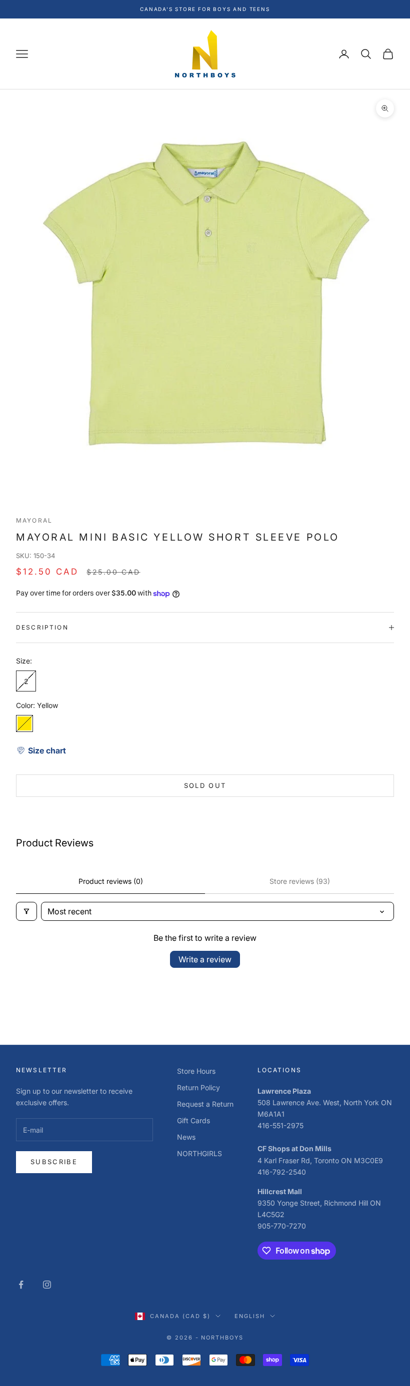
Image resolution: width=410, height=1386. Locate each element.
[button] (41, 750)
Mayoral (34, 520)
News (186, 1137)
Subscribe (54, 1162)
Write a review (205, 959)
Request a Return (205, 1104)
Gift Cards (193, 1120)
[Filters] (26, 911)
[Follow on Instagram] (47, 1285)
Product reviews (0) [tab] (110, 881)
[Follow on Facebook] (21, 1285)
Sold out (205, 785)
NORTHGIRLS (199, 1153)
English (249, 1316)
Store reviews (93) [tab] (300, 881)
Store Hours (196, 1071)
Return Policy (198, 1087)
